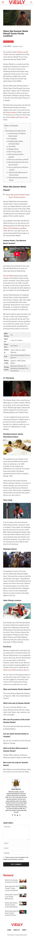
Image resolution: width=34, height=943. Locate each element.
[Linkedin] (17, 814)
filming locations (11, 112)
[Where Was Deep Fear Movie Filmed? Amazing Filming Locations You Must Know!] (22, 912)
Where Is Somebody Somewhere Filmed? (11, 881)
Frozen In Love (23, 117)
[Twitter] (20, 814)
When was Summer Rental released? (15, 155)
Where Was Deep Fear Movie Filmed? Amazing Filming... (12, 913)
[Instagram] (15, 814)
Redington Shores (13, 149)
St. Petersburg (12, 138)
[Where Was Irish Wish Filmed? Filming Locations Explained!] (22, 887)
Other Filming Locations (15, 152)
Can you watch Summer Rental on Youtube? (18, 168)
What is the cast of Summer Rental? (18, 159)
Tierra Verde (11, 146)
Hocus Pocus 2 (24, 670)
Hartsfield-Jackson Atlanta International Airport (15, 142)
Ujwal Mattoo (8, 46)
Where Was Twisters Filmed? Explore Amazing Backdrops (11, 905)
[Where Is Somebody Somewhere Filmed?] (22, 881)
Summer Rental (8, 276)
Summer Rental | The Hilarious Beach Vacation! (17, 135)
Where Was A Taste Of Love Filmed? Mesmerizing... (12, 897)
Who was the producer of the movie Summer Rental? (18, 163)
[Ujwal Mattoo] (16, 783)
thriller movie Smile (9, 670)
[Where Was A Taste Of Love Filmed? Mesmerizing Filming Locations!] (22, 895)
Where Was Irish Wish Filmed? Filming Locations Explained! (12, 888)
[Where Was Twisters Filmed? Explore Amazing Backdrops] (22, 903)
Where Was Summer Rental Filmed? (15, 131)
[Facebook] (12, 814)
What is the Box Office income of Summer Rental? (18, 173)
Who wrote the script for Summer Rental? (18, 179)
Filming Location (8, 41)
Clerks (13, 117)
